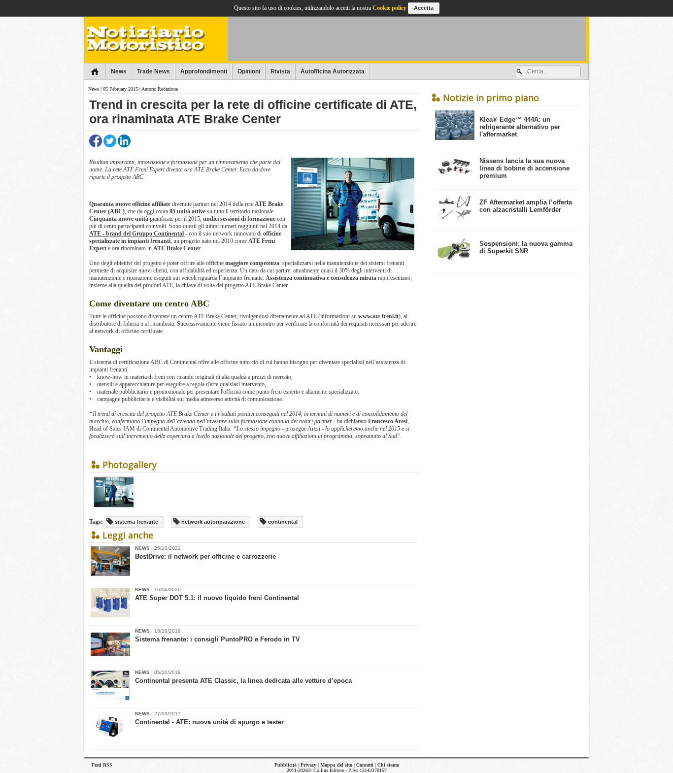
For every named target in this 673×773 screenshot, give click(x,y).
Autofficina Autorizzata (333, 71)
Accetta (424, 8)
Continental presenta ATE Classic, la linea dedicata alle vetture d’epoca (243, 680)
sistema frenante (135, 522)
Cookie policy (389, 7)
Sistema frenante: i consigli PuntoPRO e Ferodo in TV (217, 639)
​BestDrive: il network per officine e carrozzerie (205, 556)
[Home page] (94, 71)
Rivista (280, 71)
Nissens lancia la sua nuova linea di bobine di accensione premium (524, 168)
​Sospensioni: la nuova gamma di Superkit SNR (525, 247)
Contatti (364, 765)
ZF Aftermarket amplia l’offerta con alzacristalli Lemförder (525, 206)
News (119, 71)
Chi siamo (388, 765)
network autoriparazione (212, 522)
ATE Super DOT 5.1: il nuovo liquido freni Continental (217, 598)
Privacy (308, 765)
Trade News (153, 71)
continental (282, 522)
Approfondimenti (203, 71)
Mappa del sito (336, 765)
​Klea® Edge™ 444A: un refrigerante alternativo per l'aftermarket (519, 127)
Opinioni (248, 71)
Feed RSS (102, 765)
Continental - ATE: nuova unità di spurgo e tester (209, 722)
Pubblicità (285, 765)
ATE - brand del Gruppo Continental (137, 233)
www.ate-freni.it (378, 316)
